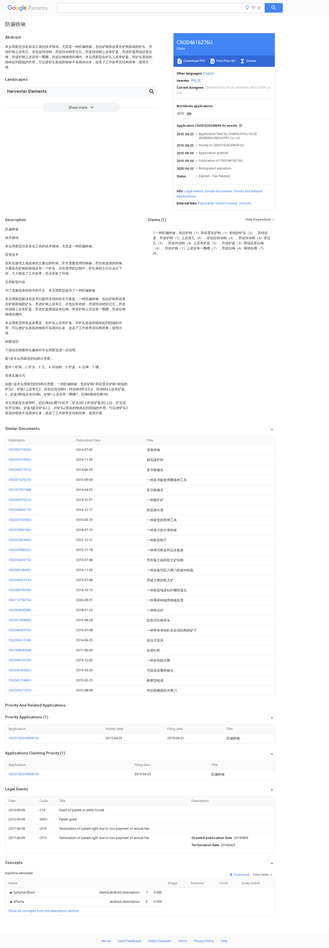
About (106, 941)
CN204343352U (19, 670)
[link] (21, 892)
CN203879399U (19, 590)
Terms (182, 941)
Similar (250, 61)
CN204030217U (19, 510)
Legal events (193, 191)
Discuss (245, 203)
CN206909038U (19, 610)
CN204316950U (19, 520)
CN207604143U (19, 530)
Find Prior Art (225, 61)
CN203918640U (19, 570)
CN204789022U (19, 550)
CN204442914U (19, 580)
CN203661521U (19, 470)
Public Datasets (159, 941)
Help (224, 941)
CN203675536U (19, 450)
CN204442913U (19, 630)
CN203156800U (19, 620)
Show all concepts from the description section (43, 911)
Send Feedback (129, 941)
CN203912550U (19, 460)
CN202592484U (19, 540)
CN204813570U (19, 660)
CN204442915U (19, 560)
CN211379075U (19, 600)
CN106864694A (19, 650)
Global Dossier (226, 203)
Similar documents (218, 191)
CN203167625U (19, 480)
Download (241, 875)
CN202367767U (19, 690)
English (208, 73)
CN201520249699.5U (23, 738)
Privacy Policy (204, 941)
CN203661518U (19, 640)
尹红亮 (196, 81)
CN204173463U (19, 680)
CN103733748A (19, 490)
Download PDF (194, 61)
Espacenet (206, 203)
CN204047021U (19, 500)
